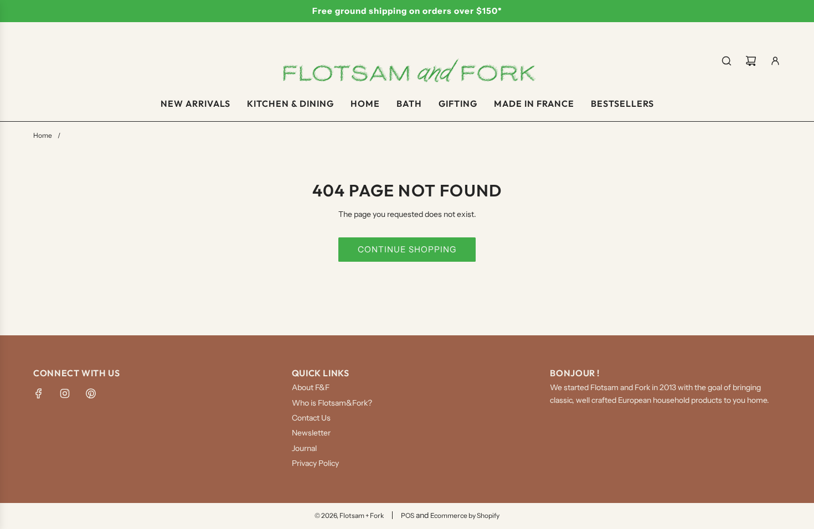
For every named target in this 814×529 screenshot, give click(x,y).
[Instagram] (65, 393)
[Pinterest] (91, 393)
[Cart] (751, 61)
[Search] (726, 61)
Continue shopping (407, 249)
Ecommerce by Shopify (464, 515)
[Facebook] (39, 393)
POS (407, 515)
